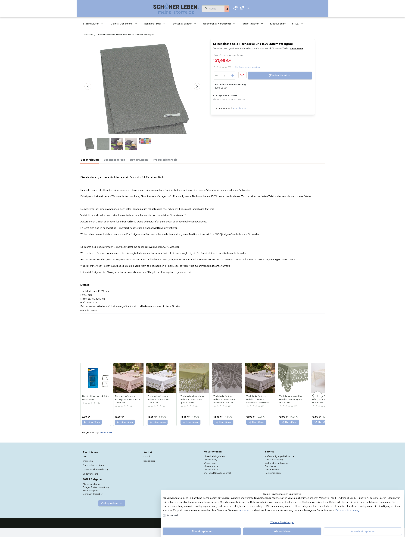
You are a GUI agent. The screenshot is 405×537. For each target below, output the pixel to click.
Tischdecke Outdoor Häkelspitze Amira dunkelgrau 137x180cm (257, 399)
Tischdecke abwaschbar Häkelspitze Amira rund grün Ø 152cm (192, 399)
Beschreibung (90, 159)
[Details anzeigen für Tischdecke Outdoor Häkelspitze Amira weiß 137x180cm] (161, 378)
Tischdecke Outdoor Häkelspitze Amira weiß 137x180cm (159, 399)
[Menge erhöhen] (232, 75)
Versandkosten (239, 108)
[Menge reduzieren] (216, 75)
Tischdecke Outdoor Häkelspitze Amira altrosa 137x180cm (127, 399)
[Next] (317, 395)
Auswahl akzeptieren (362, 531)
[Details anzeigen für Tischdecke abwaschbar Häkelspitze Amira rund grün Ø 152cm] (194, 378)
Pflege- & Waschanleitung (96, 487)
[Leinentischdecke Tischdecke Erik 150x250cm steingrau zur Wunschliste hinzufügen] (242, 75)
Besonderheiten (114, 159)
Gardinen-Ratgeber (93, 493)
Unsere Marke (211, 466)
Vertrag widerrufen (111, 503)
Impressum (245, 510)
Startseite (88, 34)
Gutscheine (270, 466)
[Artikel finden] (226, 9)
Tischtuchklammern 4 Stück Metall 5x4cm (95, 398)
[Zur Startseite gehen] (176, 8)
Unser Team (210, 462)
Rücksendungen (273, 472)
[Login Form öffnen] (248, 9)
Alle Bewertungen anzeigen (247, 67)
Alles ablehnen (282, 531)
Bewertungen (139, 159)
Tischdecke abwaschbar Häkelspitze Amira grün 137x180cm (291, 399)
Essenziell (172, 515)
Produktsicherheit (165, 159)
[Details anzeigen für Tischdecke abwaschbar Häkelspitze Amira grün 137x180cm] (293, 378)
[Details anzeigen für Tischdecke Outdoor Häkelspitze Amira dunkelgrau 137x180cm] (260, 378)
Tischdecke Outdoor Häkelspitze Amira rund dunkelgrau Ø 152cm (224, 399)
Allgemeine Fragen (92, 483)
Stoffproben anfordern (276, 462)
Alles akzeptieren (202, 531)
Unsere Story (210, 459)
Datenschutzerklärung (347, 510)
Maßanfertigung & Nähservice (279, 456)
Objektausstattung (274, 459)
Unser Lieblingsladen (214, 456)
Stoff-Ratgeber (90, 490)
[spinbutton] (224, 75)
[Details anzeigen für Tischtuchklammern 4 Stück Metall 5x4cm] (96, 378)
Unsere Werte (211, 469)
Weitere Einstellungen (282, 522)
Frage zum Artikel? (230, 97)
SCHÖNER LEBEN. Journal (217, 472)
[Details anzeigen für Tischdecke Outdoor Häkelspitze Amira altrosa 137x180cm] (128, 378)
